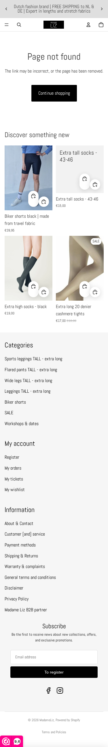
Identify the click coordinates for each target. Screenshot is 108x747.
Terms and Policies (54, 732)
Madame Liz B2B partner (26, 610)
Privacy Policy (17, 599)
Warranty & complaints (25, 566)
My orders (13, 468)
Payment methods (20, 545)
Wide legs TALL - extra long (28, 381)
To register (54, 672)
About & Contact (19, 523)
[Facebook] (48, 690)
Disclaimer (14, 588)
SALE (9, 413)
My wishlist (15, 490)
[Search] (19, 24)
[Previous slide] (6, 9)
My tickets (14, 479)
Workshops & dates (22, 424)
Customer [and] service (25, 534)
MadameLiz (46, 720)
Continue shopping (54, 93)
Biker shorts (15, 402)
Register (12, 457)
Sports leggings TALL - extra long (33, 359)
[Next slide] (101, 9)
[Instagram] (59, 690)
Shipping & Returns (21, 556)
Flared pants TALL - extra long (31, 370)
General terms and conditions (30, 577)
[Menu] (6, 24)
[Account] (88, 24)
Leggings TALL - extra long (27, 391)
